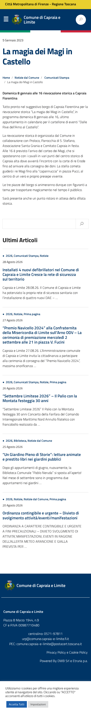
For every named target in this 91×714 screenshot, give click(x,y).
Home (6, 77)
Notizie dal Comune (27, 77)
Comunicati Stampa (56, 77)
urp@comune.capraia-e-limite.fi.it (45, 638)
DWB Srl (63, 660)
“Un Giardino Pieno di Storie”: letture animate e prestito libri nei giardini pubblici (42, 456)
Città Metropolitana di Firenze (27, 4)
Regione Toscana (64, 4)
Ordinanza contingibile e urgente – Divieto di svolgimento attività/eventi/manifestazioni (41, 515)
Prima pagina (32, 314)
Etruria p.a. (80, 660)
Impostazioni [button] (38, 704)
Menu (6, 20)
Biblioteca (20, 440)
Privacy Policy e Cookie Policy (67, 652)
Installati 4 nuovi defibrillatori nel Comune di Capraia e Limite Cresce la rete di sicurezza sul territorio (41, 274)
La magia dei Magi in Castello (37, 56)
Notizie (44, 255)
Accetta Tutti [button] (16, 704)
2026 (9, 255)
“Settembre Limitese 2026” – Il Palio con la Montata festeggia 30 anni (40, 398)
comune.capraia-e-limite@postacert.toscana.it (49, 643)
